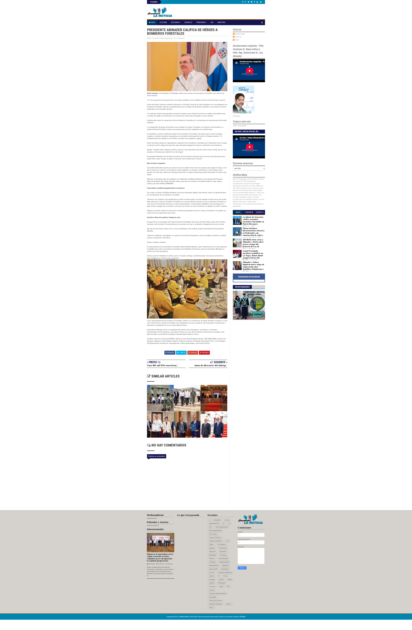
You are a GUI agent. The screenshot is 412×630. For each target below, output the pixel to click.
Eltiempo (212, 558)
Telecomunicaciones (215, 600)
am (224, 523)
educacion (212, 551)
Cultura (211, 544)
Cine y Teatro (213, 534)
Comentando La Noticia (188, 617)
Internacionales (223, 558)
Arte (210, 527)
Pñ (218, 576)
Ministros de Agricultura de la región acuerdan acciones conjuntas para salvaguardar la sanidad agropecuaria (160, 557)
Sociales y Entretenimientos (217, 593)
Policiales (212, 579)
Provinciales (221, 583)
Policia (225, 576)
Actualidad (217, 520)
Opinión (211, 576)
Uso (212, 22)
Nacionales (224, 569)
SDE (228, 586)
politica (221, 579)
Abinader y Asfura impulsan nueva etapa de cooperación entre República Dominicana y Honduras (253, 267)
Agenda (227, 520)
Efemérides (212, 555)
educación (223, 551)
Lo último (163, 22)
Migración (226, 565)
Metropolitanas (214, 565)
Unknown (238, 37)
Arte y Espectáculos (215, 530)
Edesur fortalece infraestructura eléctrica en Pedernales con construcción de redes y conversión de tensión (253, 233)
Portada (211, 583)
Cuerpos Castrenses (215, 541)
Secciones (175, 22)
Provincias (212, 586)
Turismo (228, 604)
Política (230, 579)
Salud (221, 586)
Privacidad (200, 22)
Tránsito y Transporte (215, 604)
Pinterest (205, 352)
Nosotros (221, 22)
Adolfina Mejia (240, 34)
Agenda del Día (214, 523)
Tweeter (182, 352)
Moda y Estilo (213, 569)
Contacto (188, 22)
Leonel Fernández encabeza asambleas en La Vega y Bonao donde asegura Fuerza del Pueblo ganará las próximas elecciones (248, 257)
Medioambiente (224, 562)
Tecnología (212, 597)
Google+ (193, 352)
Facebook (170, 352)
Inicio (153, 22)
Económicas (223, 548)
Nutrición (212, 572)
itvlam (237, 40)
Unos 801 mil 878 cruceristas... (162, 365)
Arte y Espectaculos (222, 527)
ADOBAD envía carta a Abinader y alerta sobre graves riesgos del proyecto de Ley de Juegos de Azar (253, 244)
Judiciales (212, 562)
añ (229, 523)
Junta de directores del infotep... (210, 365)
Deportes (212, 548)
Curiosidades (221, 544)
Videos (211, 607)
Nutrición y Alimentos (225, 572)
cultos (227, 541)
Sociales (211, 590)
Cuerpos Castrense (215, 537)
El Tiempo (223, 555)
